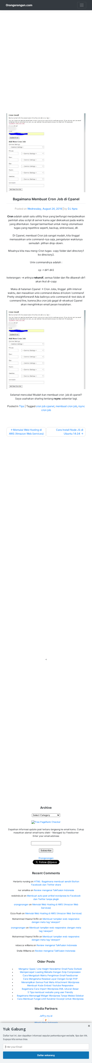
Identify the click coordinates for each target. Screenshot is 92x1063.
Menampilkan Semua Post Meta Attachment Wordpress (50, 982)
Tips (21, 406)
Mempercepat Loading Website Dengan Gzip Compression (50, 972)
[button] (46, 1029)
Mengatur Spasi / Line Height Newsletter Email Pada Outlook (50, 969)
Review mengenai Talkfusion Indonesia (54, 890)
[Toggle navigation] (81, 5)
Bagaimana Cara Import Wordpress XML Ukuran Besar (50, 989)
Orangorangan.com (19, 5)
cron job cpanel (45, 406)
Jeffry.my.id (46, 1016)
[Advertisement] (46, 56)
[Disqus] (46, 494)
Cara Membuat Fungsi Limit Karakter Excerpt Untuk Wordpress (50, 999)
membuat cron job (66, 406)
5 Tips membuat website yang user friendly (50, 992)
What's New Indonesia (46, 1022)
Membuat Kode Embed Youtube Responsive (50, 985)
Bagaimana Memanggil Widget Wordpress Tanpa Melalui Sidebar (50, 995)
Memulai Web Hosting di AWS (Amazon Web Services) (26, 431)
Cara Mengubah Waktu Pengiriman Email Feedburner (50, 975)
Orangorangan (46, 858)
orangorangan (21, 904)
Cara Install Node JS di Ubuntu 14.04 (69, 431)
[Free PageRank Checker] (46, 822)
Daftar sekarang (46, 1055)
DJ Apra (72, 208)
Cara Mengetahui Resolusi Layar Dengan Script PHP (50, 979)
